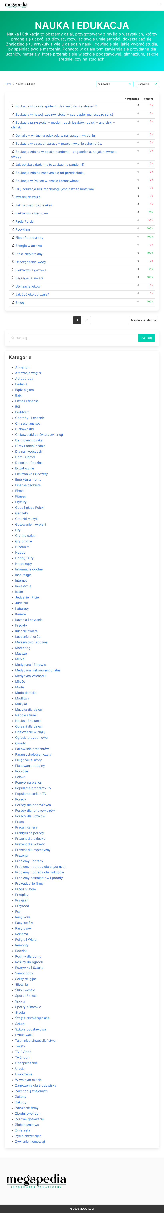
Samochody (24, 973)
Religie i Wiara (26, 940)
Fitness (20, 496)
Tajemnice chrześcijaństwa (35, 1040)
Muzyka (21, 704)
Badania (21, 384)
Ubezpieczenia (26, 1063)
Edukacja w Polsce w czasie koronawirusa (47, 181)
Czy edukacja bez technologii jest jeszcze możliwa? (54, 189)
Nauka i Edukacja (28, 721)
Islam (19, 592)
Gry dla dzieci (25, 536)
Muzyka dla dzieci (29, 709)
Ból (17, 407)
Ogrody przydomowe (31, 738)
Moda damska (26, 693)
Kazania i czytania (29, 620)
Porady (20, 799)
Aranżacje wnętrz (28, 373)
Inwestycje (23, 586)
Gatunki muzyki (27, 519)
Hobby (20, 552)
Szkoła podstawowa (30, 1029)
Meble (19, 659)
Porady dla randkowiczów (35, 810)
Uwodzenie (23, 1074)
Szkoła (20, 1024)
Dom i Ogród (25, 457)
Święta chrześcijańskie (32, 1018)
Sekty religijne (26, 979)
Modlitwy (22, 698)
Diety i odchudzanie (30, 446)
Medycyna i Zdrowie (30, 665)
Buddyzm (22, 412)
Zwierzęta (22, 1130)
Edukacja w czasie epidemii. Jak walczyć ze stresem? (56, 106)
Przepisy (21, 895)
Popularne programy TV (33, 788)
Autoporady (24, 378)
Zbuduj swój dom (28, 1113)
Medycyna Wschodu (30, 676)
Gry (18, 530)
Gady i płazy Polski (29, 508)
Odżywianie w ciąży (30, 732)
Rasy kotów (24, 923)
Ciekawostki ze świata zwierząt (39, 435)
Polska (20, 777)
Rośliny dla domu (28, 956)
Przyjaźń (21, 900)
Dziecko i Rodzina (29, 463)
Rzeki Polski (24, 221)
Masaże (21, 653)
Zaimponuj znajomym (31, 1091)
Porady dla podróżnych (33, 805)
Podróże (21, 771)
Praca (19, 822)
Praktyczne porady (29, 833)
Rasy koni (22, 917)
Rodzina (21, 951)
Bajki (18, 395)
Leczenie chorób (27, 637)
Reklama (21, 934)
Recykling (22, 229)
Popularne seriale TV (30, 794)
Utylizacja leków (27, 286)
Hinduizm (22, 547)
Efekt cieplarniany (29, 254)
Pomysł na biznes (28, 782)
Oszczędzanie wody (30, 262)
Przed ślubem (25, 889)
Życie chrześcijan (28, 1136)
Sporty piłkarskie (28, 1007)
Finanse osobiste (28, 485)
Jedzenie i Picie (27, 597)
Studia (20, 1012)
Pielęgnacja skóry (28, 760)
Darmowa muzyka (29, 440)
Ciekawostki (24, 429)
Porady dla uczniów (30, 816)
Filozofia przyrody (29, 238)
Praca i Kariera (26, 827)
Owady (20, 743)
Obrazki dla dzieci (29, 726)
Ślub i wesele (25, 990)
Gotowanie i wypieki (30, 524)
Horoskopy (23, 564)
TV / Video (23, 1052)
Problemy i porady (29, 861)
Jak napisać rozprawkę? (33, 205)
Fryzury (21, 502)
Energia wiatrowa (28, 246)
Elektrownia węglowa (31, 213)
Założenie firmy (27, 1108)
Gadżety (21, 513)
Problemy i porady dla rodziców (39, 872)
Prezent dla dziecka (30, 839)
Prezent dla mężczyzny (33, 850)
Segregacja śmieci (29, 278)
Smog (19, 303)
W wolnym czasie (28, 1080)
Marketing (22, 648)
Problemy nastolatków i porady (39, 878)
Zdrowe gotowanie (29, 1119)
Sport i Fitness (26, 996)
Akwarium (22, 367)
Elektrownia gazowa (30, 270)
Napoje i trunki (26, 715)
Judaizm (21, 603)
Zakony (20, 1097)
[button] (159, 5)
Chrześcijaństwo (27, 423)
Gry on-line (23, 541)
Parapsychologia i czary (33, 754)
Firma (19, 491)
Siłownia (21, 984)
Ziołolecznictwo (27, 1125)
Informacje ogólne (29, 569)
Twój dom (22, 1057)
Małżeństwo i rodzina (31, 642)
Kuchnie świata (26, 631)
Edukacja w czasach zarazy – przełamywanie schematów (58, 143)
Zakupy (20, 1102)
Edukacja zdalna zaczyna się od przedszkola (49, 173)
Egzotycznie (24, 468)
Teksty (20, 1046)
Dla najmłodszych (28, 451)
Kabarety (22, 608)
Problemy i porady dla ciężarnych (40, 867)
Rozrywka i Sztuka (29, 968)
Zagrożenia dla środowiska (35, 1085)
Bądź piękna (24, 390)
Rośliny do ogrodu (29, 962)
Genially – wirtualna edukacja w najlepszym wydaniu (55, 135)
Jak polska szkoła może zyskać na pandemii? (50, 164)
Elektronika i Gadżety (31, 474)
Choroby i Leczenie (30, 418)
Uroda (20, 1069)
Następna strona (143, 320)
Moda (19, 687)
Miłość (20, 681)
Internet (21, 580)
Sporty (20, 1001)
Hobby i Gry (24, 558)
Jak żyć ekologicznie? (32, 294)
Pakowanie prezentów (32, 749)
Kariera (20, 614)
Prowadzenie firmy (29, 883)
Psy (18, 911)
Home (8, 83)
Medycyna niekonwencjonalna (38, 670)
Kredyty (21, 625)
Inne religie (23, 575)
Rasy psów (23, 928)
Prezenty (22, 855)
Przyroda (22, 906)
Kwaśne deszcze (27, 197)
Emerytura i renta (28, 479)
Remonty (22, 945)
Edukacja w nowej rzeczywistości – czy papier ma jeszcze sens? (64, 114)
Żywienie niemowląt (30, 1141)
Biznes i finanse (27, 401)
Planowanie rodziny (30, 766)
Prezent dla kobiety (30, 844)
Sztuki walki (24, 1035)
